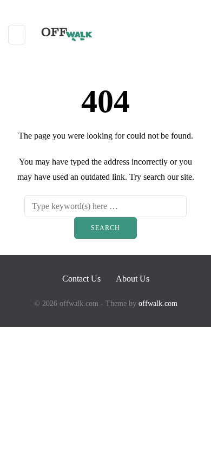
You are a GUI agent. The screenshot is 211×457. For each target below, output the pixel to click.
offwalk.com (158, 303)
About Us (132, 278)
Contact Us (81, 278)
